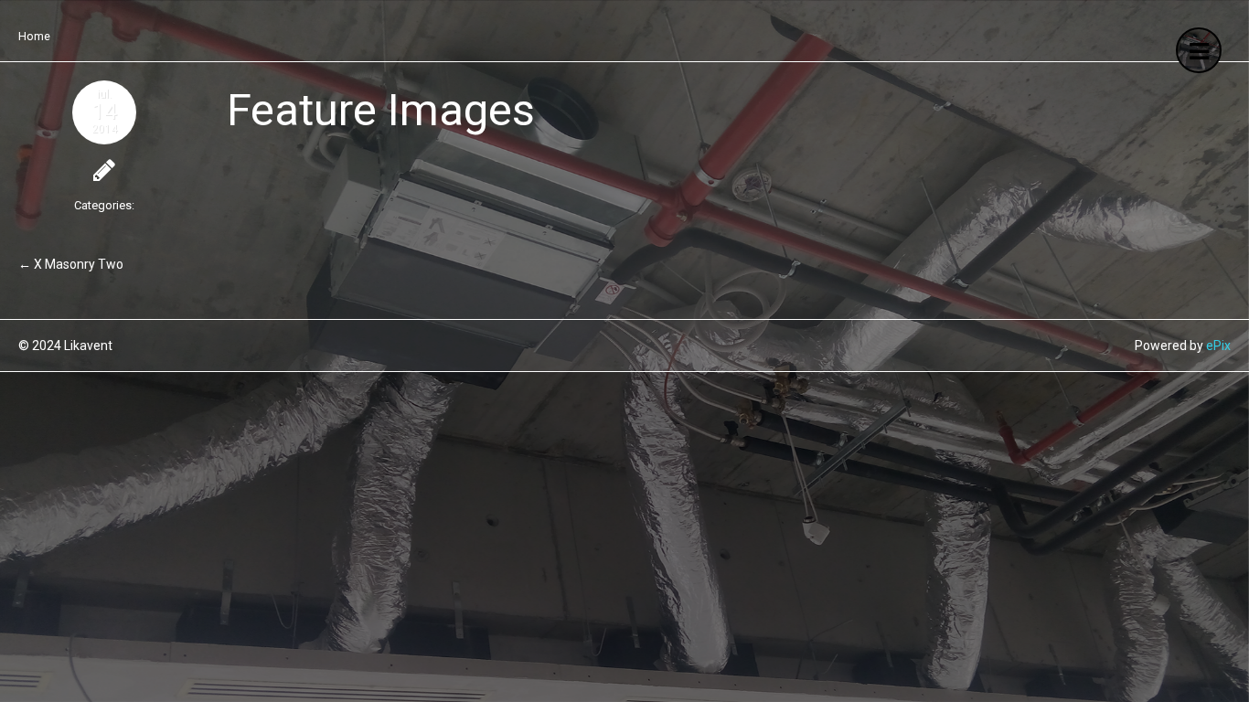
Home (34, 36)
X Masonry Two (78, 264)
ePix (1218, 345)
